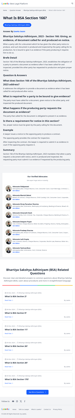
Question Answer (15, 10)
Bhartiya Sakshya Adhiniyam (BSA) (35, 10)
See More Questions (36, 392)
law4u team (19, 31)
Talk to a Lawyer (24, 409)
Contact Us (47, 409)
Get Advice (16, 191)
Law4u (24, 414)
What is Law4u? (36, 409)
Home (5, 10)
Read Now (8, 300)
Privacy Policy (57, 409)
